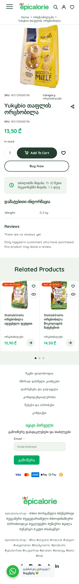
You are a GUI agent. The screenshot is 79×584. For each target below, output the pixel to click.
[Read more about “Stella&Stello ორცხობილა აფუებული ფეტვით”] (30, 342)
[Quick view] (33, 294)
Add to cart (40, 153)
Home (25, 17)
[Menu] (9, 6)
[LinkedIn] (57, 566)
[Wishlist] (72, 8)
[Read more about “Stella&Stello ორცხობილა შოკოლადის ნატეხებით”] (70, 342)
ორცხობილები (43, 17)
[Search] (55, 7)
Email (18, 439)
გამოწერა (26, 460)
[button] (35, 358)
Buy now (37, 166)
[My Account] (63, 8)
